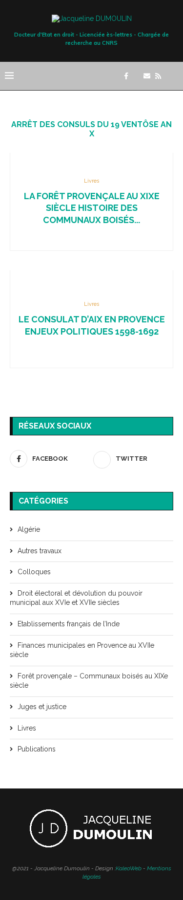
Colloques (34, 572)
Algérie (29, 529)
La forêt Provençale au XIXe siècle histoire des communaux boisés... (92, 208)
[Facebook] (126, 76)
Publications (37, 749)
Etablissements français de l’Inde (69, 624)
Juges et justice (42, 707)
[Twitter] (136, 76)
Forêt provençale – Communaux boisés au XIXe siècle (89, 681)
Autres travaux (39, 551)
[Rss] (158, 76)
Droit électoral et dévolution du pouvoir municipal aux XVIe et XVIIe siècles (76, 598)
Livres (27, 728)
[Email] (146, 76)
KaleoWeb (129, 868)
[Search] (173, 76)
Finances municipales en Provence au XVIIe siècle (82, 650)
